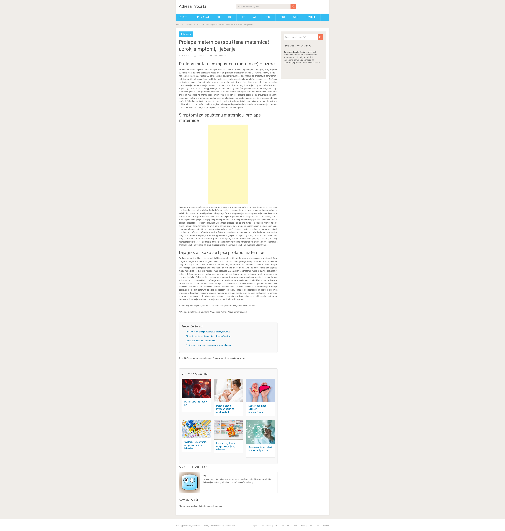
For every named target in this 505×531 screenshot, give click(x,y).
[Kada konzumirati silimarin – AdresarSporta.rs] (260, 390)
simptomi (225, 358)
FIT (218, 17)
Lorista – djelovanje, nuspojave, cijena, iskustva (226, 446)
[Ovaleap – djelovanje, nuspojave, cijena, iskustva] (196, 429)
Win (255, 17)
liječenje (188, 358)
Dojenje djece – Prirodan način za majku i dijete (225, 408)
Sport (183, 17)
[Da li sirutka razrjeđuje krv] (196, 388)
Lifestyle (188, 25)
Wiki (295, 17)
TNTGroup (185, 56)
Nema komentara (219, 56)
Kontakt (311, 17)
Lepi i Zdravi (202, 17)
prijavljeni (193, 506)
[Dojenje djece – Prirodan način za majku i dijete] (228, 390)
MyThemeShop (228, 526)
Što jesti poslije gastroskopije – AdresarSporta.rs (208, 336)
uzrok (242, 358)
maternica (197, 358)
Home (178, 25)
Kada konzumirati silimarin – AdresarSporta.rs (257, 408)
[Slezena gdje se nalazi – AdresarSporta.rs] (260, 432)
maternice (207, 358)
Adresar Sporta (192, 6)
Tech (268, 17)
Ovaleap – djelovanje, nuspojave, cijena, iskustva (195, 445)
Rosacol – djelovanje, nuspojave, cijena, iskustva (208, 331)
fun (230, 17)
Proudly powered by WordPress (188, 526)
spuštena (234, 358)
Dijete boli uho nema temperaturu (201, 340)
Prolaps (216, 358)
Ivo (204, 475)
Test (282, 17)
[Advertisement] (228, 164)
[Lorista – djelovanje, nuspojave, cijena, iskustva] (228, 429)
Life (243, 17)
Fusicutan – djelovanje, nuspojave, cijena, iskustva (208, 345)
